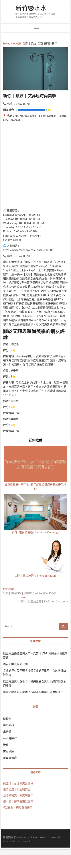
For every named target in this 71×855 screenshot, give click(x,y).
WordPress (52, 837)
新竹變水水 (30, 8)
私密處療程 (10, 738)
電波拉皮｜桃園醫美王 (16, 789)
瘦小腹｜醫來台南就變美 (18, 801)
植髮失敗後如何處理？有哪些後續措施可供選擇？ (33, 692)
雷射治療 (8, 751)
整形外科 (8, 725)
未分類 (17, 43)
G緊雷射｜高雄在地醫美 (17, 807)
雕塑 (6, 744)
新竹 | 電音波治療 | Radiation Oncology (35, 532)
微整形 (7, 718)
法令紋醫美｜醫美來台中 (18, 795)
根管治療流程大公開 (15, 664)
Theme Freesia (37, 837)
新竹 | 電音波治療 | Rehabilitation (35, 575)
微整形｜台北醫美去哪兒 (18, 783)
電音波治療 (10, 757)
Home (6, 43)
